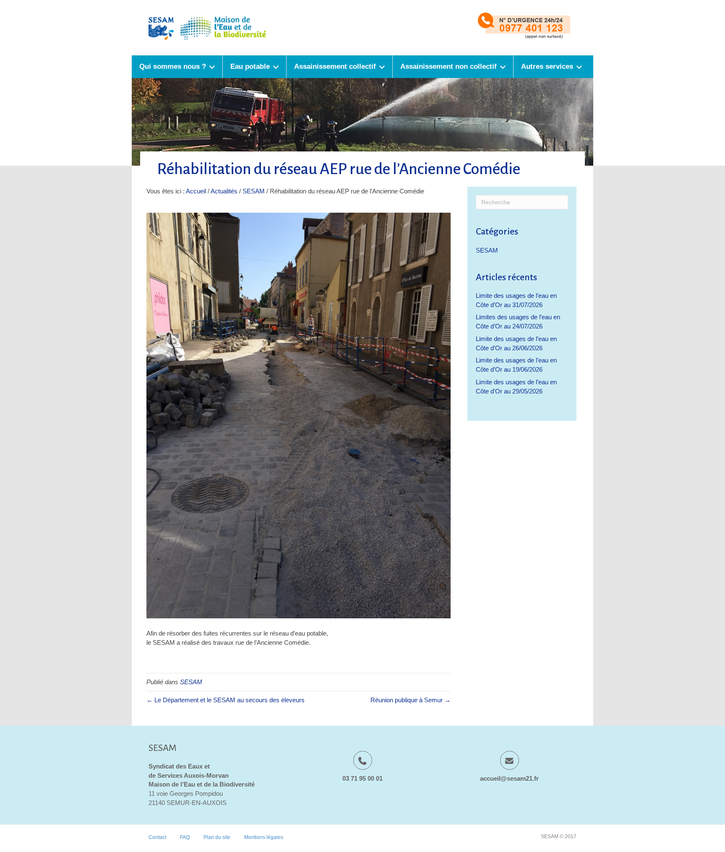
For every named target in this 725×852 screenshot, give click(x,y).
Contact (157, 837)
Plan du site (216, 837)
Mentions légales (263, 837)
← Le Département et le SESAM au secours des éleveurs (225, 699)
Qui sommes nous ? (172, 66)
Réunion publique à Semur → (410, 699)
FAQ (185, 837)
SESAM (254, 191)
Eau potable (250, 66)
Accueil (196, 191)
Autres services (547, 66)
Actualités (224, 191)
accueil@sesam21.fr (509, 778)
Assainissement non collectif (448, 66)
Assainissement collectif (335, 66)
